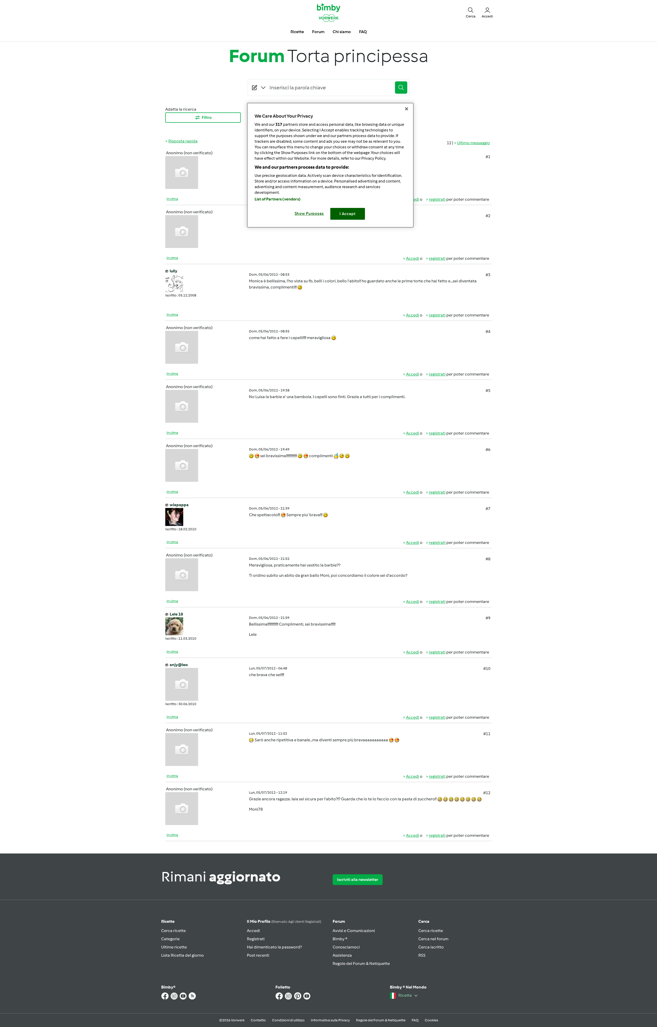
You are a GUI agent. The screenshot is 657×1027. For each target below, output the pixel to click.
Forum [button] (318, 31)
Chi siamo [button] (342, 31)
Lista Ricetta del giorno (182, 955)
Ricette (168, 921)
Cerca (423, 921)
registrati (437, 199)
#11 (486, 733)
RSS (422, 955)
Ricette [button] (297, 31)
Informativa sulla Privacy (330, 1020)
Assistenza (342, 955)
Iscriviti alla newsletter (357, 879)
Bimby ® (340, 938)
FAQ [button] (363, 31)
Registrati (256, 938)
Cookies (431, 1020)
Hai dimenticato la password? (274, 947)
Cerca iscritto (431, 947)
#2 (488, 215)
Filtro (207, 117)
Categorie (170, 938)
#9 (488, 618)
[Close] (406, 108)
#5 (488, 390)
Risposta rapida (183, 141)
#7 (488, 508)
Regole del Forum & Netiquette (361, 963)
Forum (339, 921)
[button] (471, 12)
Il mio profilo (284, 921)
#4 (488, 331)
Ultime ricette (174, 947)
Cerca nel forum (433, 938)
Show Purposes (309, 213)
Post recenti (258, 955)
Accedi (412, 258)
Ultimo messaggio (473, 142)
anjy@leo (179, 664)
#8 (488, 558)
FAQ (415, 1020)
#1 (488, 156)
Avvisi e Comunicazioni (354, 930)
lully (173, 270)
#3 (488, 274)
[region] (330, 165)
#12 (486, 792)
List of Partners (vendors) (278, 199)
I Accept (348, 214)
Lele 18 (176, 614)
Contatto (258, 1020)
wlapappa (179, 504)
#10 (486, 668)
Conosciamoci (346, 947)
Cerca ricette (173, 930)
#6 (488, 449)
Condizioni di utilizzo (288, 1020)
